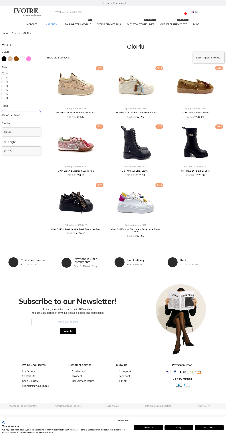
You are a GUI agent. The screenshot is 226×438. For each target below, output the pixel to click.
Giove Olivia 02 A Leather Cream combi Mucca (135, 112)
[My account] (176, 12)
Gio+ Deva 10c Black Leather (195, 171)
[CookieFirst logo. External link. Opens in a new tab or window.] (3, 422)
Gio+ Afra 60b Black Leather (135, 171)
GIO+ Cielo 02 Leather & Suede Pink (76, 171)
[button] (184, 12)
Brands (16, 33)
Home (5, 33)
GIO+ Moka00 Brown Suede (195, 112)
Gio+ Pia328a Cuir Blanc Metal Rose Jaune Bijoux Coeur (135, 230)
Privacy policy (124, 420)
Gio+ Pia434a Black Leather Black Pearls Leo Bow (75, 229)
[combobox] (103, 12)
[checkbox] (4, 58)
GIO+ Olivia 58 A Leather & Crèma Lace (75, 112)
